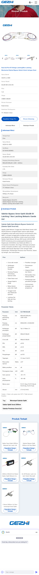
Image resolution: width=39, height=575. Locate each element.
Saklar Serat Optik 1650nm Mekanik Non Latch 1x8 (10, 444)
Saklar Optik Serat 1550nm (12, 404)
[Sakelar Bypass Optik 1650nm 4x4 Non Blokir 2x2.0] (29, 432)
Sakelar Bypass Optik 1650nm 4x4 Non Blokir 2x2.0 (29, 444)
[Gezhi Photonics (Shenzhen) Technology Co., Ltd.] (7, 2)
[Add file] (2, 572)
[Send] (36, 572)
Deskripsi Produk (28, 125)
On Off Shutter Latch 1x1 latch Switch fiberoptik (29, 475)
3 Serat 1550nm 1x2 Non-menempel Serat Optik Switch (10, 505)
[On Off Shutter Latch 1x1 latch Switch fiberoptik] (29, 463)
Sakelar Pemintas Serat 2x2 (12, 408)
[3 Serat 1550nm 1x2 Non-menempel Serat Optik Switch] (10, 494)
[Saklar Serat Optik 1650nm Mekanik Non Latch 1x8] (10, 432)
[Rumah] (19, 525)
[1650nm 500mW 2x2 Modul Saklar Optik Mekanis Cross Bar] (10, 463)
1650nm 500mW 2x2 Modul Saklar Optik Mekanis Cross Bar (10, 475)
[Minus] (36, 532)
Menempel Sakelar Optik (18, 400)
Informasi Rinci (10, 125)
